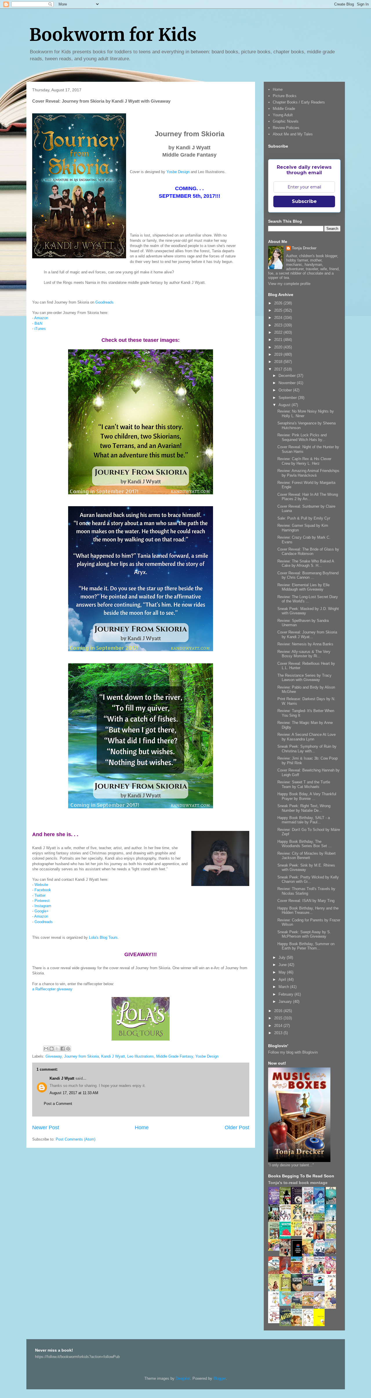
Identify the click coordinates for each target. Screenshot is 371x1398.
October (286, 390)
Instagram (42, 906)
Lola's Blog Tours (103, 937)
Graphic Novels (286, 121)
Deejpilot (183, 1378)
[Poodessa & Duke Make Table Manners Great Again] (275, 1322)
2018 (278, 362)
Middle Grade (284, 108)
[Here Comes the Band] (286, 1221)
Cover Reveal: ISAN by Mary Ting (305, 900)
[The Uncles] (320, 1272)
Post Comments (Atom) (75, 1139)
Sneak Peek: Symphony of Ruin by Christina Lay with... (307, 748)
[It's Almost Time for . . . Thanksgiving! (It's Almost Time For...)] (309, 1304)
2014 (278, 1025)
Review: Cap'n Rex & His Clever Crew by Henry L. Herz (304, 461)
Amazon (41, 318)
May (283, 972)
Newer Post (45, 1127)
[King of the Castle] (286, 1290)
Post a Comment (58, 1103)
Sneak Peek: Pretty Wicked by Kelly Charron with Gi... (308, 879)
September (288, 397)
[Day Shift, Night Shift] (275, 1249)
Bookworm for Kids (113, 35)
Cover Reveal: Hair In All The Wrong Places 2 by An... (307, 496)
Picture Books (285, 96)
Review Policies (286, 128)
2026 (278, 303)
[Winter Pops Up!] (286, 1237)
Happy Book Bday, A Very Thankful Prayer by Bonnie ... (306, 796)
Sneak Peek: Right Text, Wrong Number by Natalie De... (303, 808)
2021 (278, 339)
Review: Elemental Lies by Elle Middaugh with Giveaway (303, 587)
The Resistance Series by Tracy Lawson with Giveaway (304, 677)
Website (41, 885)
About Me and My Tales (293, 134)
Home (142, 1127)
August (285, 405)
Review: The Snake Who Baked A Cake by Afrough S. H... (305, 563)
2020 (278, 347)
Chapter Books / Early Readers (299, 102)
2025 (278, 310)
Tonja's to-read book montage (298, 1182)
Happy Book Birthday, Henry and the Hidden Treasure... (308, 910)
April (283, 979)
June (283, 965)
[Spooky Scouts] (309, 1284)
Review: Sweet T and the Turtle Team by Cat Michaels (303, 784)
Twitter (40, 895)
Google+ (41, 911)
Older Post (237, 1127)
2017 (278, 369)
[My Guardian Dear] (286, 1304)
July (283, 957)
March (284, 987)
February (286, 994)
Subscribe (304, 201)
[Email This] (46, 1049)
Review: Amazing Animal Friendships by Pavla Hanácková (308, 473)
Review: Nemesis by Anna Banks (305, 644)
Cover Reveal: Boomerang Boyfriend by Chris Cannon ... (308, 575)
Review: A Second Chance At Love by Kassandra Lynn (306, 736)
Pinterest (42, 900)
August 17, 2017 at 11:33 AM (74, 1093)
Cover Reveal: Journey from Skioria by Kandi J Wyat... (307, 634)
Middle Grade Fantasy (174, 1056)
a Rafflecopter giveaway (52, 989)
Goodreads (104, 302)
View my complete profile (289, 284)
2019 (278, 354)
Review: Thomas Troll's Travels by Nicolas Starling (306, 891)
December (288, 375)
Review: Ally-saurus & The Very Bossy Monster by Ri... (303, 653)
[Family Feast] (298, 1234)
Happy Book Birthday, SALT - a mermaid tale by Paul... (303, 820)
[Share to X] (57, 1049)
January (286, 1001)
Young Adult (283, 115)
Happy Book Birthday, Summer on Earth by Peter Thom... (305, 946)
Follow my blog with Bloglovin (293, 1052)
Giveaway (54, 1056)
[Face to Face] (309, 1255)
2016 (278, 1011)
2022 (278, 332)
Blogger (219, 1378)
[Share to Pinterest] (68, 1049)
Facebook (42, 890)
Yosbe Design (178, 172)
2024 (278, 317)
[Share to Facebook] (63, 1049)
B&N (38, 323)
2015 (278, 1018)
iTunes (40, 328)
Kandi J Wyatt (113, 1056)
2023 (278, 325)
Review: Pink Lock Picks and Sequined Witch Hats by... (302, 437)
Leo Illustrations (140, 1056)
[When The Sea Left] (332, 1252)
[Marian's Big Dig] (320, 1219)
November (288, 383)
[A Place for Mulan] (309, 1238)
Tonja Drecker (304, 248)
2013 (278, 1033)
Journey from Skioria (81, 1056)
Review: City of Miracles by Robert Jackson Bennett (306, 855)
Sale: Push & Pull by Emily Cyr (303, 518)
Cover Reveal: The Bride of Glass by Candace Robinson (308, 551)
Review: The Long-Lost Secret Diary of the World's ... (307, 599)
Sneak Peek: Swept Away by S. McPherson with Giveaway (304, 934)
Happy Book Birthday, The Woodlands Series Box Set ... (304, 843)
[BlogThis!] (51, 1049)
